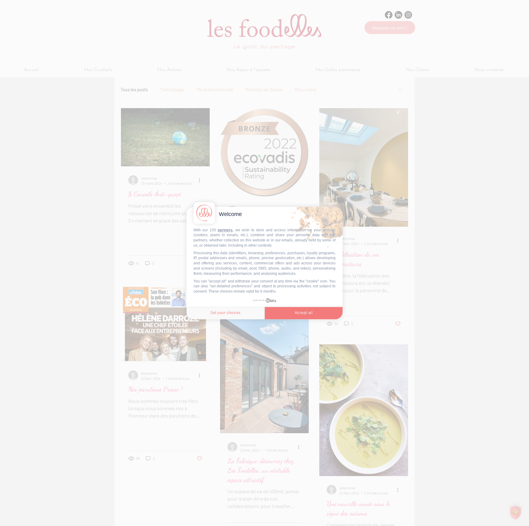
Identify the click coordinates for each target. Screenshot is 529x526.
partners (225, 230)
